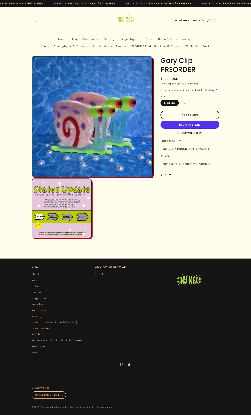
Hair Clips (37, 304)
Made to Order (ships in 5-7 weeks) (54, 322)
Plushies (37, 334)
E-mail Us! (101, 274)
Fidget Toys (39, 298)
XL (187, 103)
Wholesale (38, 346)
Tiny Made (46, 407)
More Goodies (40, 328)
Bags (35, 280)
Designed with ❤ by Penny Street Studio (73, 407)
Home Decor (40, 310)
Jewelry (36, 316)
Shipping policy (105, 407)
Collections (39, 286)
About (35, 274)
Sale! (35, 352)
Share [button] (168, 174)
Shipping (166, 83)
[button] (35, 20)
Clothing (37, 292)
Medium (169, 103)
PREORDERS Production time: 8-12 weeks (57, 340)
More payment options (190, 132)
